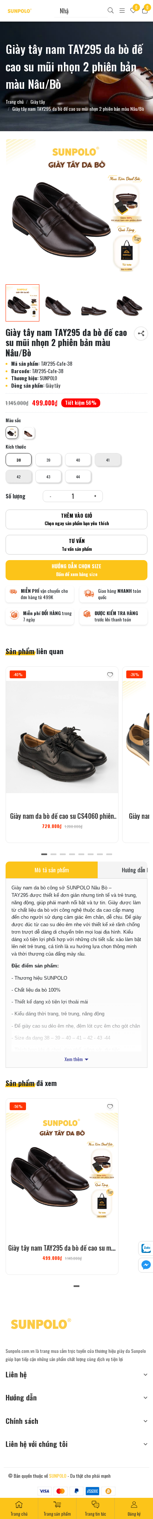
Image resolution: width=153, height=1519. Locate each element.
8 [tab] (109, 854)
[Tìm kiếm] (111, 10)
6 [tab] (90, 854)
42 (18, 476)
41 (108, 460)
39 (48, 460)
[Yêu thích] (110, 674)
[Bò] (28, 432)
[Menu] (122, 10)
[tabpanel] (62, 754)
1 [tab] (44, 854)
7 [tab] (99, 854)
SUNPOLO (57, 1475)
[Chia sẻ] (140, 333)
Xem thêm (74, 1059)
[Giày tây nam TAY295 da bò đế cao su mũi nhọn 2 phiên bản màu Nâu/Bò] (76, 210)
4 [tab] (72, 854)
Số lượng (15, 496)
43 (48, 476)
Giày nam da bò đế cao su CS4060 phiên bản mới (62, 820)
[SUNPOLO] (20, 11)
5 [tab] (81, 854)
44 (78, 476)
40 (78, 460)
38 (18, 460)
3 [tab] (62, 854)
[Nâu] (12, 432)
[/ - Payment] (45, 1491)
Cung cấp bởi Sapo (128, 1475)
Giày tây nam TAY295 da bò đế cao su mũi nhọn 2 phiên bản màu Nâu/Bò (62, 1252)
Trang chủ (15, 101)
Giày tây (37, 101)
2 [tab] (53, 854)
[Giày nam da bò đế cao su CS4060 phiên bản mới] (62, 737)
